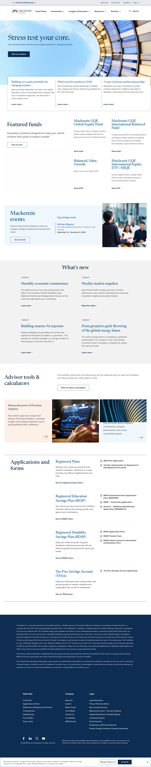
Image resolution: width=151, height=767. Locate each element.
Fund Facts (115, 3)
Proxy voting (28, 721)
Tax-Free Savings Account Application (120, 571)
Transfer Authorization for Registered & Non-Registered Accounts (121, 466)
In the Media (70, 711)
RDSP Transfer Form (112, 536)
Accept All (124, 762)
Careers (68, 704)
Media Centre (70, 707)
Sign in (136, 3)
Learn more (16, 104)
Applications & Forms (31, 704)
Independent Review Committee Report (104, 714)
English (126, 3)
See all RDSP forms (64, 558)
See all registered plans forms (69, 483)
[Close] (147, 762)
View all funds (17, 145)
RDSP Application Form (114, 531)
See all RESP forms (64, 519)
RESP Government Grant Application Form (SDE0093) (119, 496)
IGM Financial (70, 721)
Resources (99, 11)
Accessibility (70, 718)
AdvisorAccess (28, 714)
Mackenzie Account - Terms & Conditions (105, 711)
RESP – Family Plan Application (117, 502)
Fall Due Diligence (65, 224)
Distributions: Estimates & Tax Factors (37, 707)
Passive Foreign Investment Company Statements (108, 728)
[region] (75, 762)
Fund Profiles (28, 718)
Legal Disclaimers (96, 700)
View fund (78, 151)
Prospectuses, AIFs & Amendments (102, 725)
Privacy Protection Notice (99, 704)
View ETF (116, 188)
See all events (20, 240)
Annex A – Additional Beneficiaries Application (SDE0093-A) (119, 507)
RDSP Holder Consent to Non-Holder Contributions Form (119, 541)
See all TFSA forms (64, 594)
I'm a (23, 3)
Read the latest (88, 305)
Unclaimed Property (97, 718)
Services (115, 11)
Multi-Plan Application (113, 460)
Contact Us (69, 714)
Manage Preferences (108, 762)
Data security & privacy (98, 707)
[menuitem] (41, 11)
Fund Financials (95, 721)
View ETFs (78, 188)
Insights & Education (78, 11)
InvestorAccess (29, 711)
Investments (56, 11)
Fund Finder (41, 11)
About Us (104, 3)
